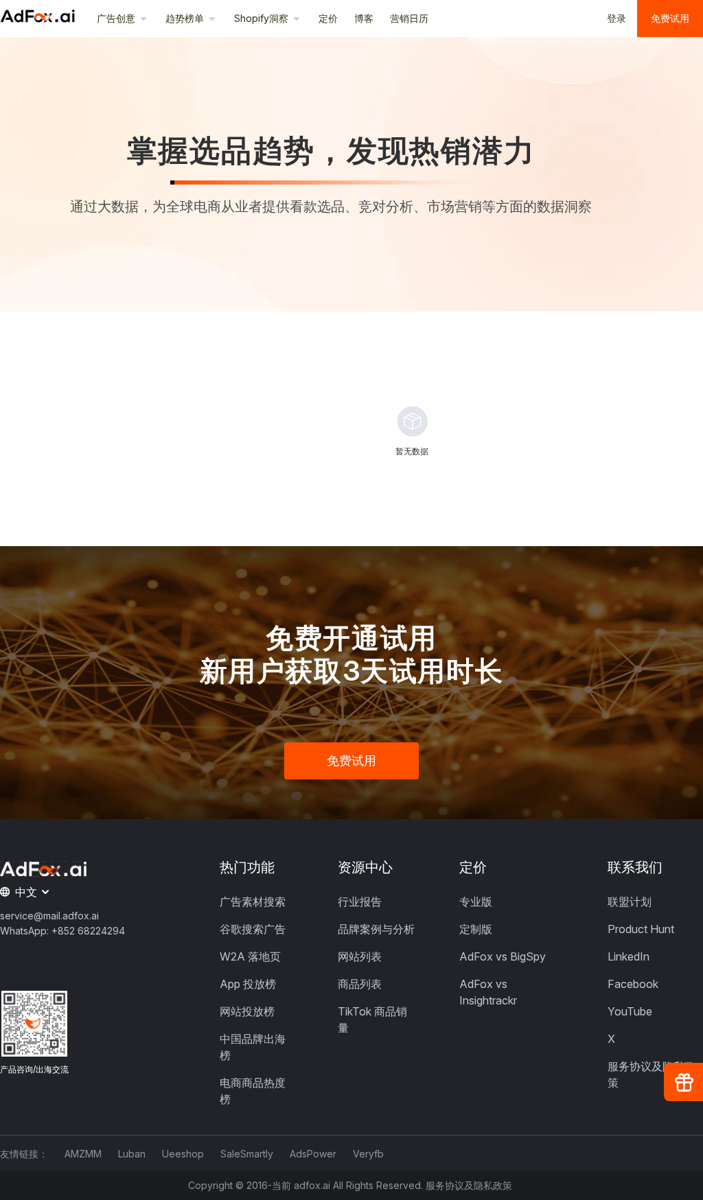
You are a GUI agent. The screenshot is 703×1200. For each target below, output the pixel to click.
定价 (328, 18)
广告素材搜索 (253, 901)
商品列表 (360, 984)
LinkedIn (628, 956)
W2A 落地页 (250, 956)
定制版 (475, 929)
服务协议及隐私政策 (469, 1185)
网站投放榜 (247, 1011)
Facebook (633, 984)
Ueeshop (183, 1154)
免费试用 (670, 18)
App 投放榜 (248, 984)
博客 (363, 18)
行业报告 (360, 901)
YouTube (630, 1011)
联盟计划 (630, 901)
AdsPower (313, 1154)
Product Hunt (641, 929)
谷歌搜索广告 (253, 929)
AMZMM (83, 1154)
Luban (132, 1154)
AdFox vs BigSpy (502, 956)
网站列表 (360, 956)
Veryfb (368, 1154)
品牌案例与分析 (376, 929)
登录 (616, 18)
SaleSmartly (246, 1154)
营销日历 (409, 18)
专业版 (475, 901)
